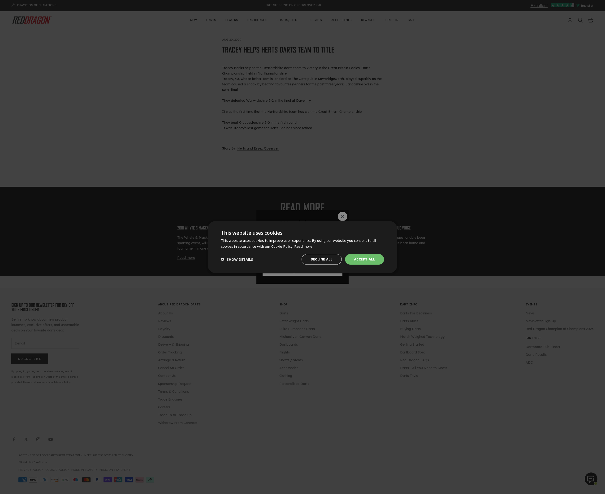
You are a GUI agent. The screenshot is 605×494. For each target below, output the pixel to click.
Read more (303, 246)
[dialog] (302, 247)
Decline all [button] (322, 259)
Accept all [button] (364, 259)
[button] (237, 259)
